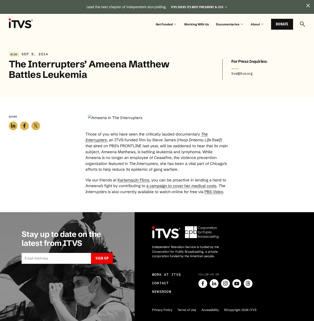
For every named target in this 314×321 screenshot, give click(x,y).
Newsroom (161, 292)
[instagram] (225, 283)
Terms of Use (187, 310)
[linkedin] (214, 283)
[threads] (248, 283)
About (255, 24)
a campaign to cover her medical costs (181, 185)
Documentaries (227, 24)
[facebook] (202, 283)
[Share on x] (35, 125)
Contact (160, 283)
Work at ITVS (166, 275)
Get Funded (164, 24)
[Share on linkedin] (13, 125)
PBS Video (213, 191)
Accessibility (210, 310)
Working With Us (196, 24)
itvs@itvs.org (241, 73)
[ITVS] (21, 23)
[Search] (302, 24)
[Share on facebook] (24, 125)
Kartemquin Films (133, 180)
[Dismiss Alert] (308, 6)
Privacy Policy (162, 310)
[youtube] (236, 283)
